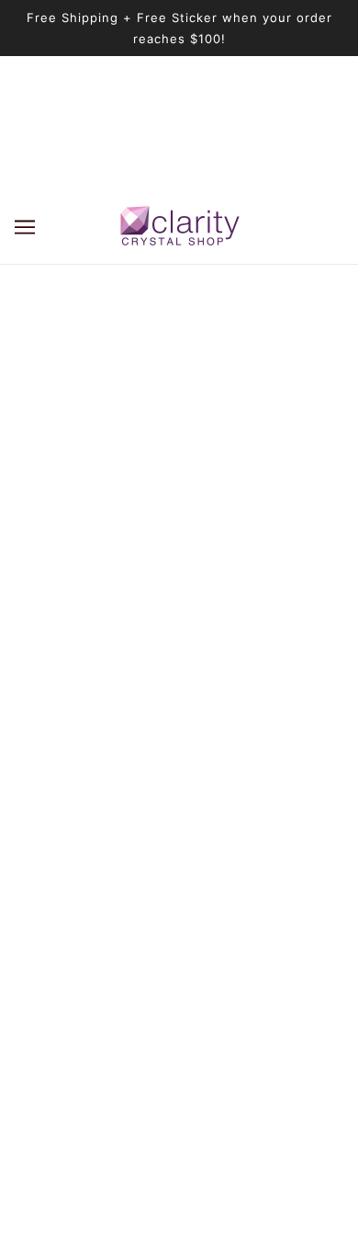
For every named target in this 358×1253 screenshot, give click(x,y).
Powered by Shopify (179, 1216)
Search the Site (179, 897)
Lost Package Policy (179, 926)
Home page (202, 429)
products (219, 450)
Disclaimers (179, 1010)
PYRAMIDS (179, 841)
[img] (138, 693)
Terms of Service (179, 982)
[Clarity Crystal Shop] (179, 226)
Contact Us (179, 1066)
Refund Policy (179, 954)
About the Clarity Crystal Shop (179, 785)
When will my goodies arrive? (179, 870)
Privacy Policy (179, 1038)
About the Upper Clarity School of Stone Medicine (179, 814)
